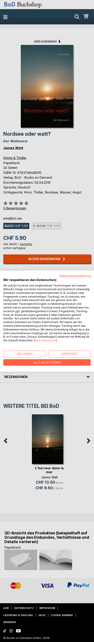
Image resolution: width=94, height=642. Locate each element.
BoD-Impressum (45, 340)
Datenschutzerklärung (75, 276)
